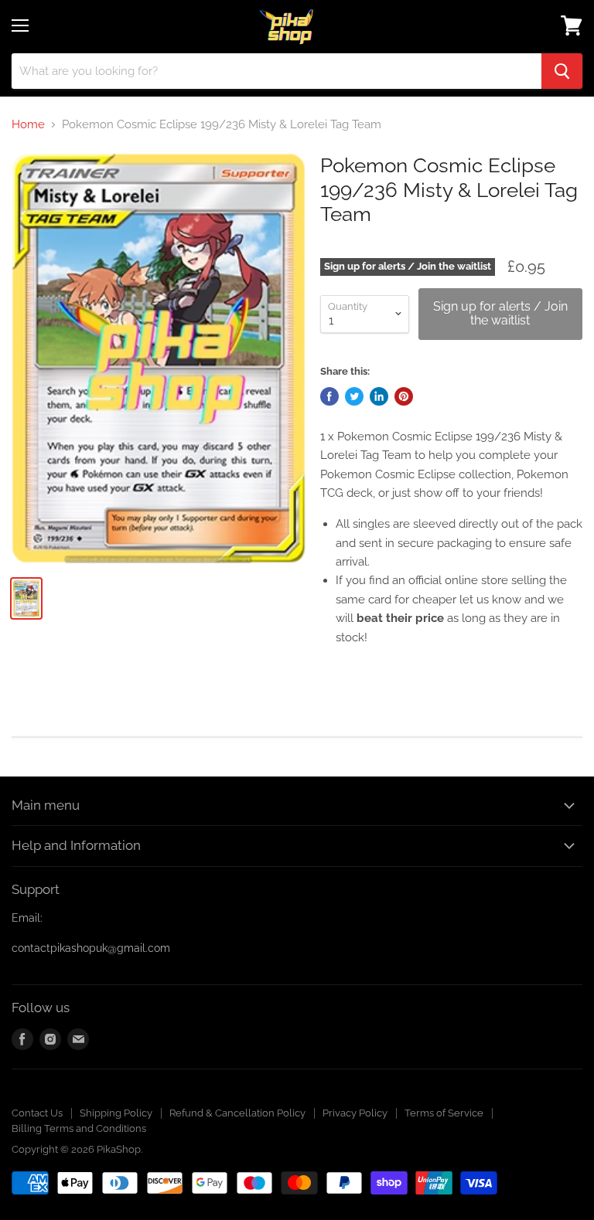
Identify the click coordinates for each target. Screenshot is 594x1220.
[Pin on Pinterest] (403, 396)
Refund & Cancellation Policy (237, 1113)
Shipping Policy (116, 1113)
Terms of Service (444, 1113)
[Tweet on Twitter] (354, 396)
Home (28, 124)
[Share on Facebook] (329, 396)
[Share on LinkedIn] (379, 396)
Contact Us (37, 1113)
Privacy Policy (355, 1113)
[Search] (561, 71)
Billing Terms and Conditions (79, 1128)
